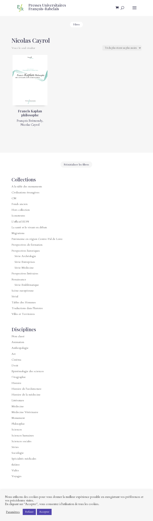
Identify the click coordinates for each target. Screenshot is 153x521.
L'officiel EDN (20, 221)
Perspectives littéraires (25, 273)
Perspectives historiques (26, 251)
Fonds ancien (19, 204)
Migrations (18, 233)
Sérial (15, 296)
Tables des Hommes (24, 302)
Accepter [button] (44, 512)
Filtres (76, 24)
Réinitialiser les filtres (76, 164)
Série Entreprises (25, 262)
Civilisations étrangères (25, 192)
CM (14, 198)
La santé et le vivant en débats (29, 227)
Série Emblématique (27, 285)
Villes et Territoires (23, 314)
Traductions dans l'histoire (27, 308)
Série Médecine (24, 268)
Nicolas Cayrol (30, 125)
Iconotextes (18, 215)
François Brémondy (29, 121)
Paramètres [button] (13, 512)
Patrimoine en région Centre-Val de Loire (37, 239)
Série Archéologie (25, 256)
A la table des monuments (27, 186)
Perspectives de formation (27, 245)
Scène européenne (23, 291)
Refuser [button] (29, 512)
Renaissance (19, 279)
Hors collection (21, 210)
